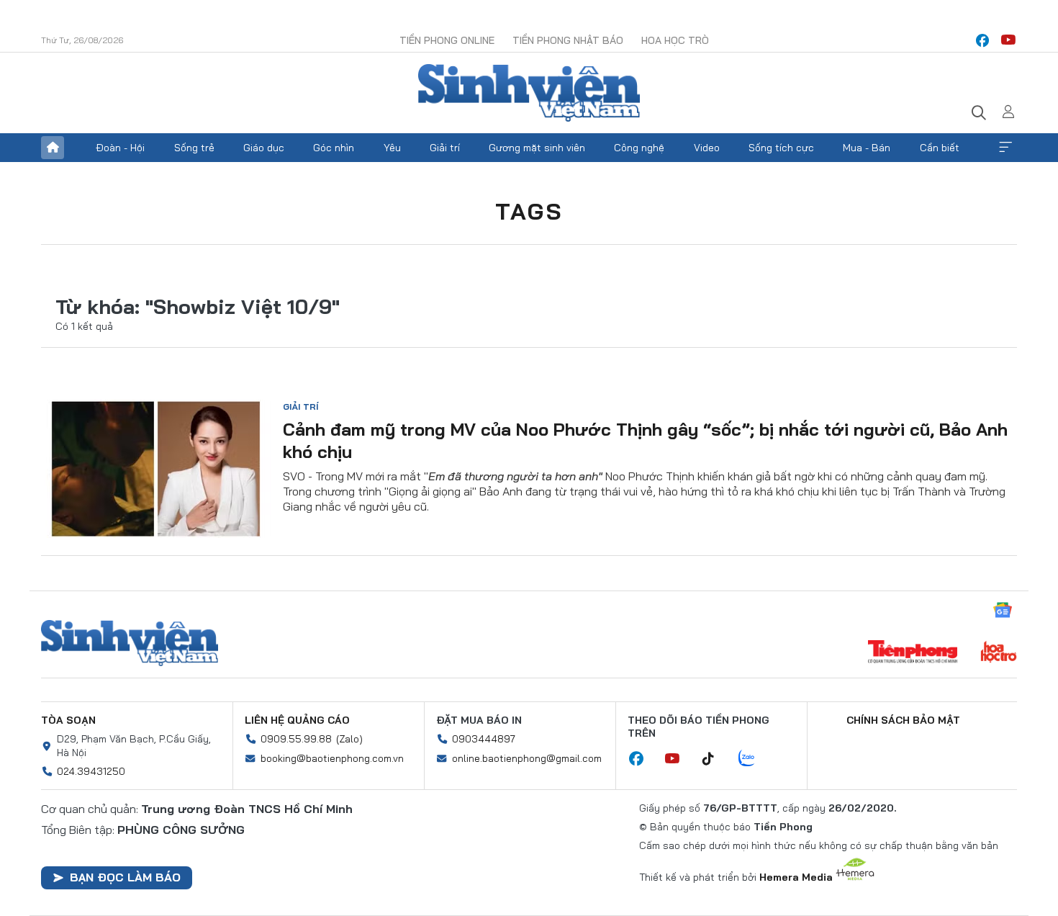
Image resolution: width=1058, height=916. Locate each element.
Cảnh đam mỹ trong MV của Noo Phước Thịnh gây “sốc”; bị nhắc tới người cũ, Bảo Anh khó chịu (645, 440)
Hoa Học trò (675, 40)
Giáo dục (263, 147)
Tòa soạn (68, 720)
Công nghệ (639, 147)
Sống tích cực (781, 147)
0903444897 (483, 738)
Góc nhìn (333, 147)
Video (707, 147)
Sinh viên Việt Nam (129, 643)
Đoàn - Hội (120, 147)
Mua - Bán (866, 147)
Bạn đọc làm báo (125, 877)
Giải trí (445, 147)
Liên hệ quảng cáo (297, 720)
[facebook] (982, 40)
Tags (529, 211)
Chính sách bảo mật (903, 720)
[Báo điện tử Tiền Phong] (912, 653)
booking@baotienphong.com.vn (332, 758)
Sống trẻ (194, 147)
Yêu (392, 147)
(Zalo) (349, 738)
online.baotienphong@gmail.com (527, 758)
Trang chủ (52, 147)
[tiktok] (715, 759)
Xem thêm (1005, 147)
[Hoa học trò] (998, 653)
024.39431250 (91, 771)
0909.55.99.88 (296, 738)
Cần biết (939, 147)
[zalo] (754, 759)
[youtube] (1008, 40)
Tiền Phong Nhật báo (567, 40)
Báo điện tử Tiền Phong (529, 93)
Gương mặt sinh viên (537, 147)
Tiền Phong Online (446, 40)
